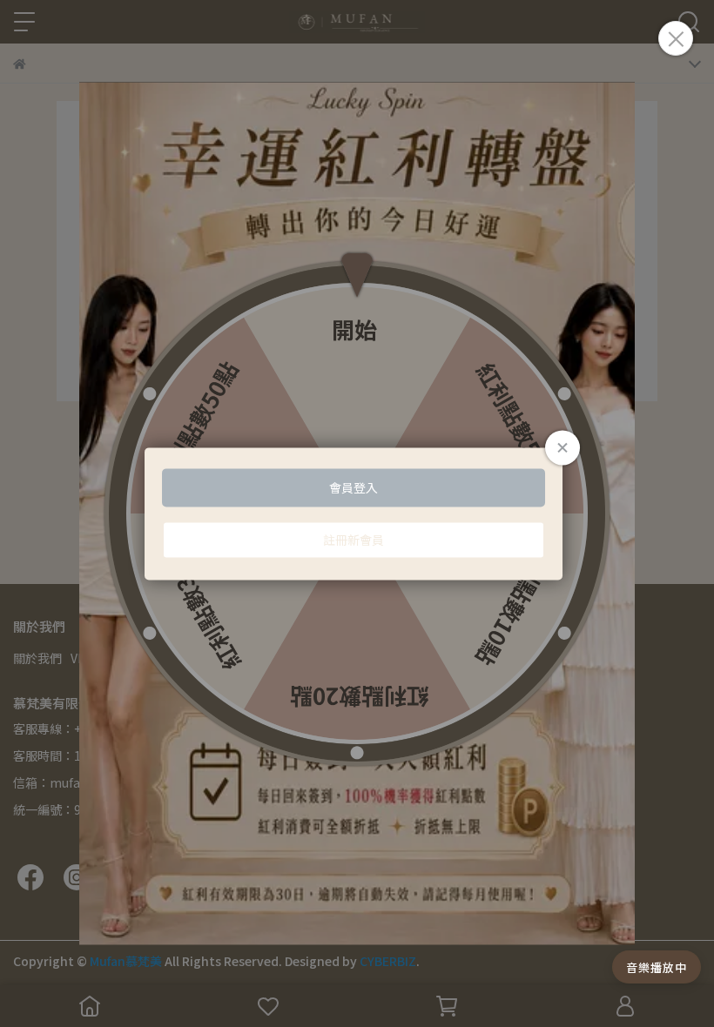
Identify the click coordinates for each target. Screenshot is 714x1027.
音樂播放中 (656, 967)
